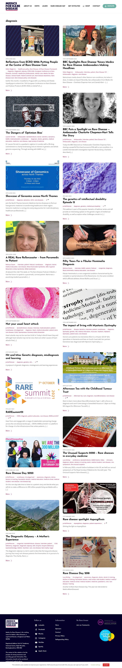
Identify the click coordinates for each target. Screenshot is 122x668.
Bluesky (40, 634)
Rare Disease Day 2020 (19, 473)
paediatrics (101, 582)
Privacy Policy (60, 636)
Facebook (41, 629)
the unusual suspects (78, 464)
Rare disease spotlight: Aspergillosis (83, 519)
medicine (16, 141)
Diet (34, 546)
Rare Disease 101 (101, 72)
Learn (45, 6)
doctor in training (109, 577)
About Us (28, 6)
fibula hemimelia (68, 270)
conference (76, 460)
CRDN (18, 416)
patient (93, 72)
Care (84, 396)
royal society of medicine (36, 141)
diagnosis (11, 71)
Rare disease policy (21, 78)
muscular (94, 331)
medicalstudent (15, 139)
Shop (87, 6)
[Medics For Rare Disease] (13, 9)
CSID (55, 543)
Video (102, 460)
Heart (34, 330)
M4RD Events (95, 460)
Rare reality (45, 548)
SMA (47, 267)
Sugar (51, 548)
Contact (96, 6)
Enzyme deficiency (47, 546)
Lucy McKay (66, 460)
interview (87, 72)
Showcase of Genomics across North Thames (32, 196)
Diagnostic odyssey (21, 71)
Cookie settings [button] (95, 665)
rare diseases (32, 78)
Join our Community (83, 625)
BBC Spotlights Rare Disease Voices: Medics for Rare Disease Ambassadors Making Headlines (88, 65)
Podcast (32, 264)
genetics (45, 139)
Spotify (40, 646)
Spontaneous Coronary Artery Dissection (31, 332)
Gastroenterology (11, 548)
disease (30, 328)
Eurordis (15, 73)
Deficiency (9, 546)
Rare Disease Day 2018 (76, 573)
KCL (31, 362)
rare (30, 548)
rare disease (82, 74)
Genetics (45, 137)
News (37, 6)
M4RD (8, 139)
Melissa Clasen (10, 264)
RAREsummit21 (14, 412)
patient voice (53, 330)
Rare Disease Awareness (43, 76)
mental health (15, 76)
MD (76, 331)
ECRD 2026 (30, 71)
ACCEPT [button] (106, 665)
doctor (39, 137)
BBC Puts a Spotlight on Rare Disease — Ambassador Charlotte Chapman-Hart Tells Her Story (88, 132)
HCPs (32, 200)
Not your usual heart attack (22, 324)
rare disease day (25, 481)
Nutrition (26, 548)
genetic (72, 331)
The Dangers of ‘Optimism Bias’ (24, 133)
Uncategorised (18, 330)
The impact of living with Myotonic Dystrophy (89, 325)
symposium (66, 464)
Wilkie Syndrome (30, 269)
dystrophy (66, 331)
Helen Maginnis (11, 69)
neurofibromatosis (100, 396)
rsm (112, 462)
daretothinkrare (31, 137)
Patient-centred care (27, 76)
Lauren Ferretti (10, 137)
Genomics (51, 137)
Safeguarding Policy (62, 639)
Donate (110, 6)
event (89, 462)
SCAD (16, 332)
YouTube (41, 642)
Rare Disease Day (58, 6)
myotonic (101, 331)
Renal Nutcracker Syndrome (36, 267)
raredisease (25, 139)
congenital (102, 268)
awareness (40, 477)
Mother (19, 548)
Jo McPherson (67, 139)
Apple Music (42, 651)
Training (71, 584)
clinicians (109, 460)
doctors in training (80, 462)
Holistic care (39, 73)
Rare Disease (34, 69)
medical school (48, 479)
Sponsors (58, 629)
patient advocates (33, 416)
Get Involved (74, 6)
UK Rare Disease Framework (48, 69)
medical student (96, 462)
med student (100, 579)
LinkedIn (41, 625)
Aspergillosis (78, 523)
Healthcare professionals (26, 73)
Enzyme (38, 546)
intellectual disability (93, 206)
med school (92, 579)
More (8, 90)
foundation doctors (24, 479)
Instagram (41, 638)
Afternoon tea (78, 396)
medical (107, 579)
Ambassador (79, 72)
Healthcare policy (23, 69)
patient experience (96, 523)
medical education (12, 267)
